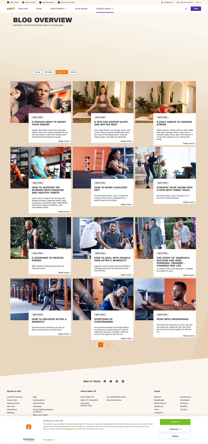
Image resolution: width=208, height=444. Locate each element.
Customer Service (14, 397)
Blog (35, 397)
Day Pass (11, 406)
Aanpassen (174, 429)
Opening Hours (13, 403)
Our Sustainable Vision (116, 397)
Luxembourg (185, 397)
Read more (63, 141)
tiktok (123, 381)
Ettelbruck (158, 406)
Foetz (156, 409)
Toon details (47, 440)
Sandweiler (185, 400)
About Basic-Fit (87, 397)
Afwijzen (175, 436)
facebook (104, 381)
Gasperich (158, 413)
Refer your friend (40, 415)
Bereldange (159, 400)
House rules (12, 400)
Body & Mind (61, 72)
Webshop (11, 413)
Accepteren (175, 422)
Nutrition (74, 72)
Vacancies (37, 406)
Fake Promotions (114, 400)
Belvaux (157, 397)
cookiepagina (68, 429)
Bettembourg (160, 403)
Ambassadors (39, 400)
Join (196, 9)
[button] (198, 2)
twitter (111, 381)
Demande (185, 8)
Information (49, 72)
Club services (38, 403)
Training (37, 72)
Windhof (183, 406)
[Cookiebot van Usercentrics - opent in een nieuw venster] (28, 439)
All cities (183, 409)
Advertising (12, 409)
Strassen (184, 403)
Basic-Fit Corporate (89, 400)
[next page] (112, 344)
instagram (117, 381)
